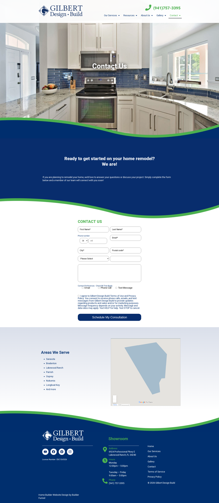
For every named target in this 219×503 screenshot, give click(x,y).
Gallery (160, 15)
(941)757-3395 (166, 8)
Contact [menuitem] (152, 466)
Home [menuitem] (151, 446)
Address (113, 448)
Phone (112, 480)
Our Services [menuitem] (154, 451)
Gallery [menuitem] (151, 461)
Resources (128, 15)
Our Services (110, 15)
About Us (145, 15)
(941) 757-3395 (116, 483)
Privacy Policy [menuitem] (155, 476)
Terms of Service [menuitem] (156, 471)
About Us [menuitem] (152, 456)
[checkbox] (109, 289)
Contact (174, 15)
